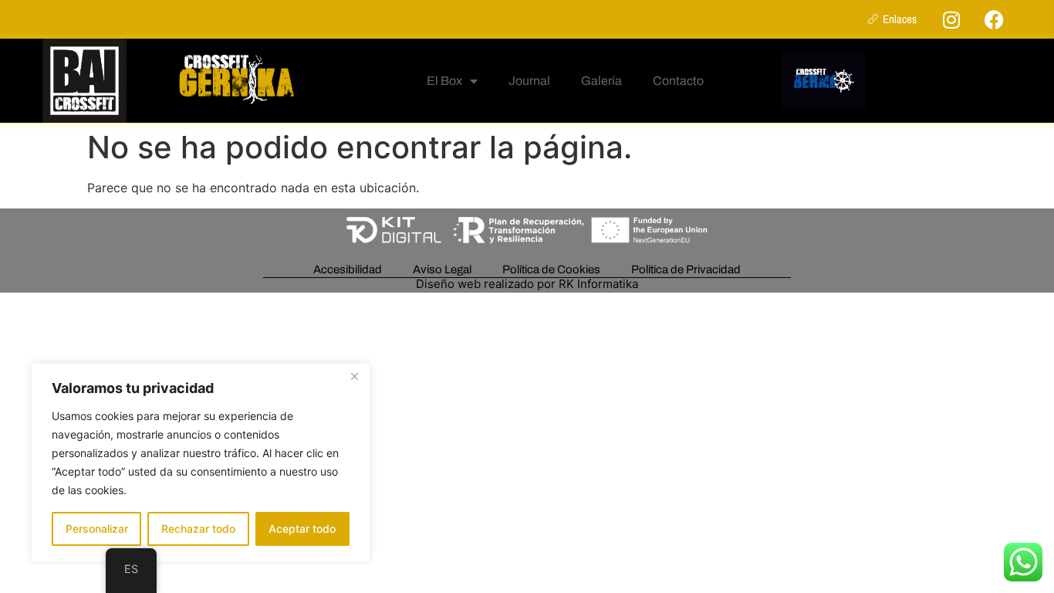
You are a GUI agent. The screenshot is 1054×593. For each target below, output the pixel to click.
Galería (601, 80)
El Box (444, 80)
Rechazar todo (198, 528)
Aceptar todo (302, 528)
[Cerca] (354, 376)
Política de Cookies (551, 269)
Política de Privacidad (686, 269)
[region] (200, 462)
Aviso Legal (442, 269)
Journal (529, 80)
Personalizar (97, 528)
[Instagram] (951, 19)
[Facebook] (994, 19)
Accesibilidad (347, 269)
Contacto (678, 80)
